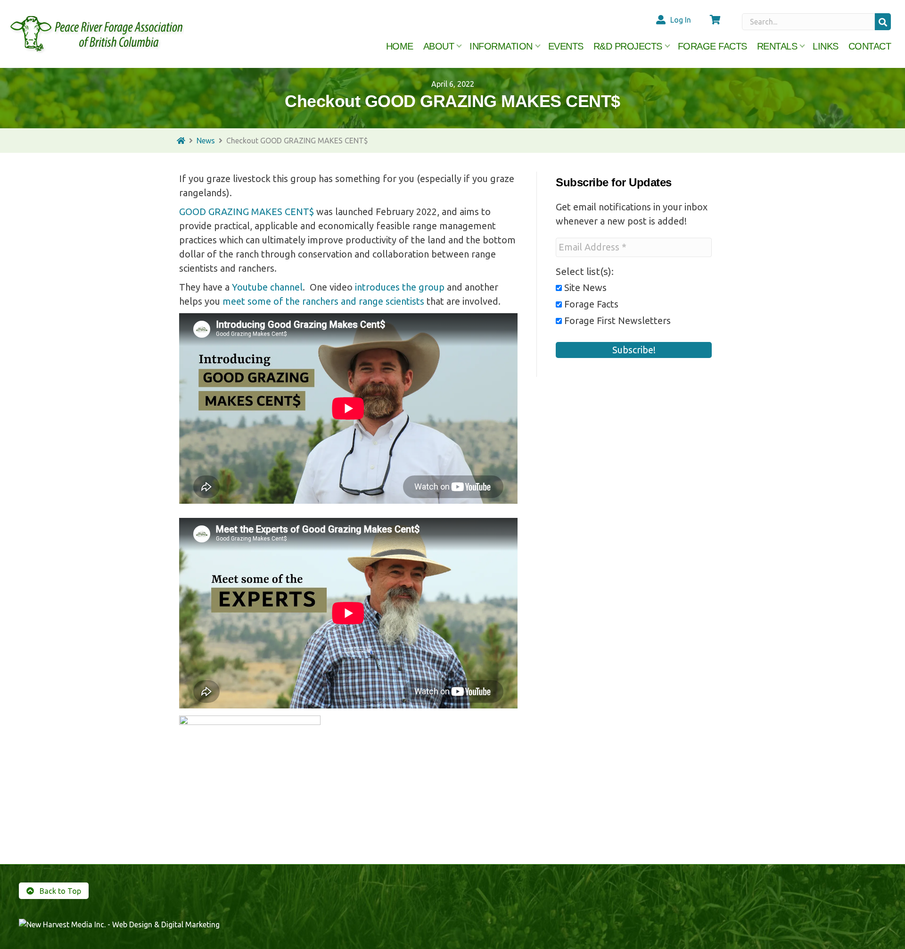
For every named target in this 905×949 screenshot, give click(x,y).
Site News (584, 287)
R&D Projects (627, 46)
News (206, 140)
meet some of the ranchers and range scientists (323, 301)
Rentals (777, 46)
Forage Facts (712, 46)
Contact (869, 46)
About (438, 46)
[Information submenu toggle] (538, 46)
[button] (883, 21)
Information (501, 46)
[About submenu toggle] (459, 46)
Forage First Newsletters (616, 320)
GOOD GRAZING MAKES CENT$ (246, 211)
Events (566, 46)
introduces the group (398, 287)
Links (826, 46)
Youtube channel (267, 287)
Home (399, 46)
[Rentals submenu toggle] (802, 46)
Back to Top (59, 891)
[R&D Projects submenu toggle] (667, 46)
